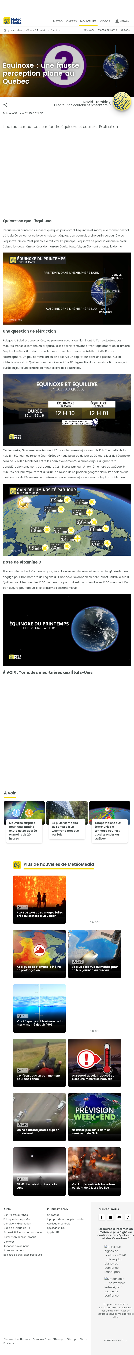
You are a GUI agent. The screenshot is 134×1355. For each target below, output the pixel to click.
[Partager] (5, 104)
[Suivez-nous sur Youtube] (119, 1217)
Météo (30, 30)
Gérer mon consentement (19, 1237)
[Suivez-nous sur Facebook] (101, 1217)
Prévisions (43, 30)
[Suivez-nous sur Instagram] (110, 1217)
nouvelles (16, 30)
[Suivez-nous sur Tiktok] (128, 1217)
